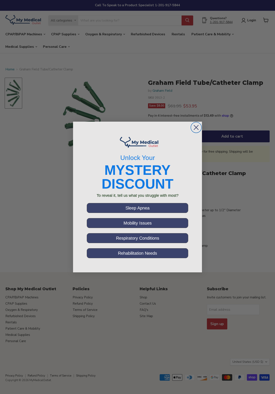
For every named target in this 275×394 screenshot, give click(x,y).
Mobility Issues (138, 223)
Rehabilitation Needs (137, 253)
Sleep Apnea (137, 208)
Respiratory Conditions (137, 238)
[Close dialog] (196, 127)
